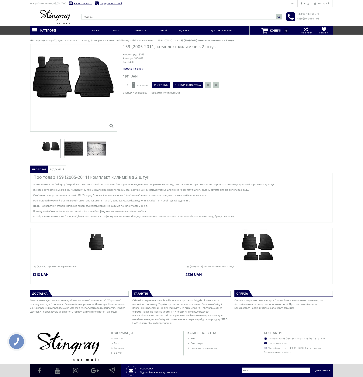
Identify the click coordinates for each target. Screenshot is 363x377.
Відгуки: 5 (57, 169)
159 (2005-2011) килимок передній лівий (55, 266)
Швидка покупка (189, 85)
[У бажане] (208, 85)
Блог (116, 343)
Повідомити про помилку (205, 348)
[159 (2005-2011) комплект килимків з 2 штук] (111, 125)
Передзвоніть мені (111, 3)
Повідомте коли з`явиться (165, 92)
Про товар (39, 169)
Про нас (118, 338)
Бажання (323, 32)
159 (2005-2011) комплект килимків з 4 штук (209, 266)
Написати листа (83, 3)
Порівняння (306, 32)
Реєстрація (197, 343)
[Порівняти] (216, 85)
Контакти (119, 348)
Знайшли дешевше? (135, 92)
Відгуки (118, 352)
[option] (73, 87)
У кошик (162, 85)
